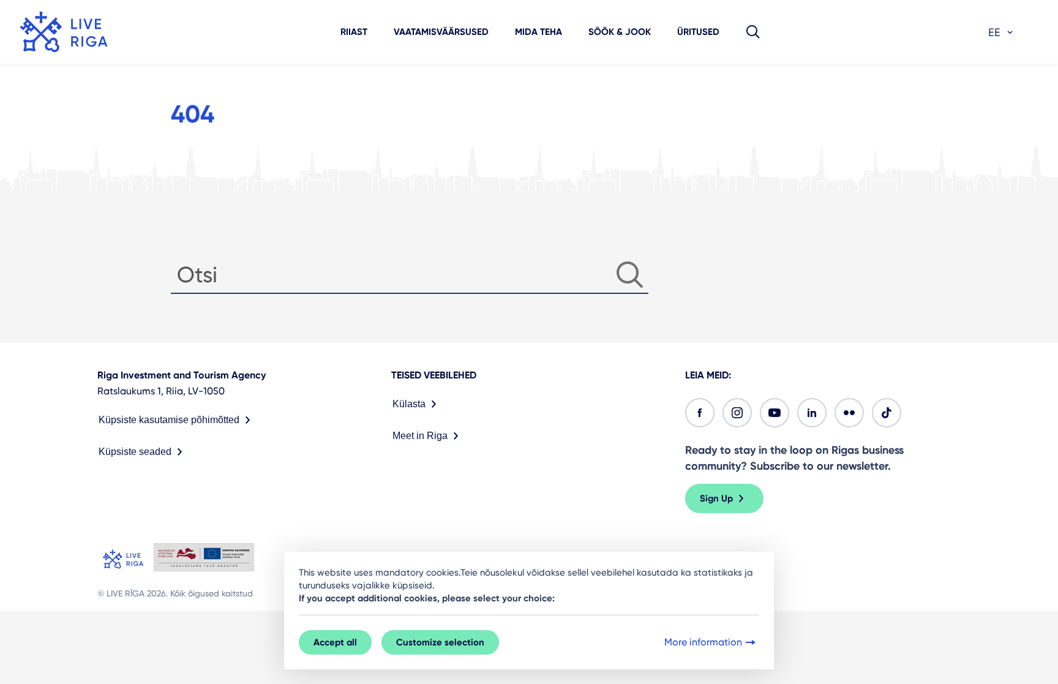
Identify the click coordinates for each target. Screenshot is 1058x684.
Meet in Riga (420, 435)
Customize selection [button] (440, 642)
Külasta (409, 404)
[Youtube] (774, 412)
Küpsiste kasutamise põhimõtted (169, 420)
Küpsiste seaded (135, 451)
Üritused (698, 31)
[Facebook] (700, 412)
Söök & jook (619, 31)
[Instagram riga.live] (737, 412)
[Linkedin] (812, 412)
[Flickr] (849, 412)
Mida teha (538, 31)
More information (703, 642)
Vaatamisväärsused (441, 31)
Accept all (335, 642)
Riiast (353, 31)
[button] (753, 32)
